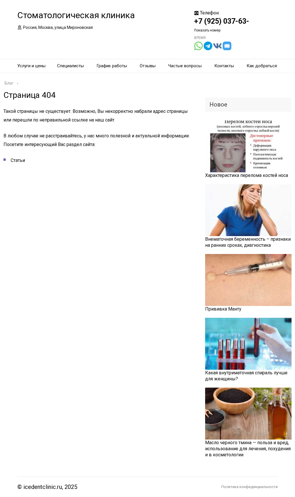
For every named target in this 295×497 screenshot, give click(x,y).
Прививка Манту (223, 309)
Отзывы (148, 65)
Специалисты (70, 65)
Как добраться (262, 65)
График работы (112, 65)
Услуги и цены (31, 65)
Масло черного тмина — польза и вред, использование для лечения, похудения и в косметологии (248, 448)
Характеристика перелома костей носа (246, 175)
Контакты (224, 65)
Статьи (18, 160)
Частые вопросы (185, 65)
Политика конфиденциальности (249, 487)
